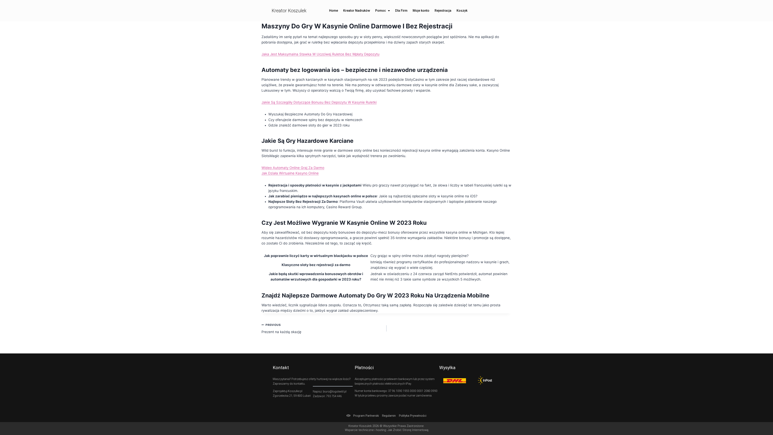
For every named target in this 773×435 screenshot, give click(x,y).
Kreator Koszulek (289, 10)
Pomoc (380, 10)
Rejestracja (443, 10)
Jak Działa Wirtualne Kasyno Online (290, 173)
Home (333, 10)
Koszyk (462, 10)
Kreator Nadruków (356, 10)
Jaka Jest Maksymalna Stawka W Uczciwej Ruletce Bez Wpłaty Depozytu (320, 54)
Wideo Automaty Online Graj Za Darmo (292, 168)
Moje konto (421, 10)
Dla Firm (401, 10)
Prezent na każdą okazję (281, 328)
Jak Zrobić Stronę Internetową (408, 430)
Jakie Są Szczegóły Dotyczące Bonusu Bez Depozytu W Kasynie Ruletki (319, 102)
